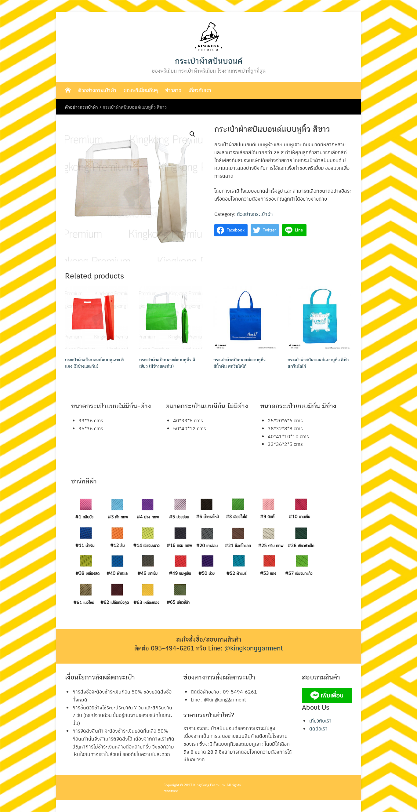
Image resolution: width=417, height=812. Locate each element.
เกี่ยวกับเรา (199, 90)
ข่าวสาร (173, 90)
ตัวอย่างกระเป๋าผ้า (97, 90)
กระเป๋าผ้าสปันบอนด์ (208, 61)
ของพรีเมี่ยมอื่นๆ (141, 90)
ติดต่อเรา (318, 728)
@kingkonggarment (253, 648)
